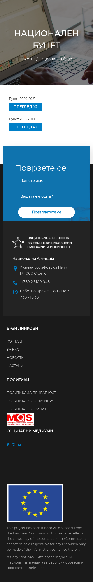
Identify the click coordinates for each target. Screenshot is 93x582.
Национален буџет (55, 59)
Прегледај (25, 106)
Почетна (27, 59)
